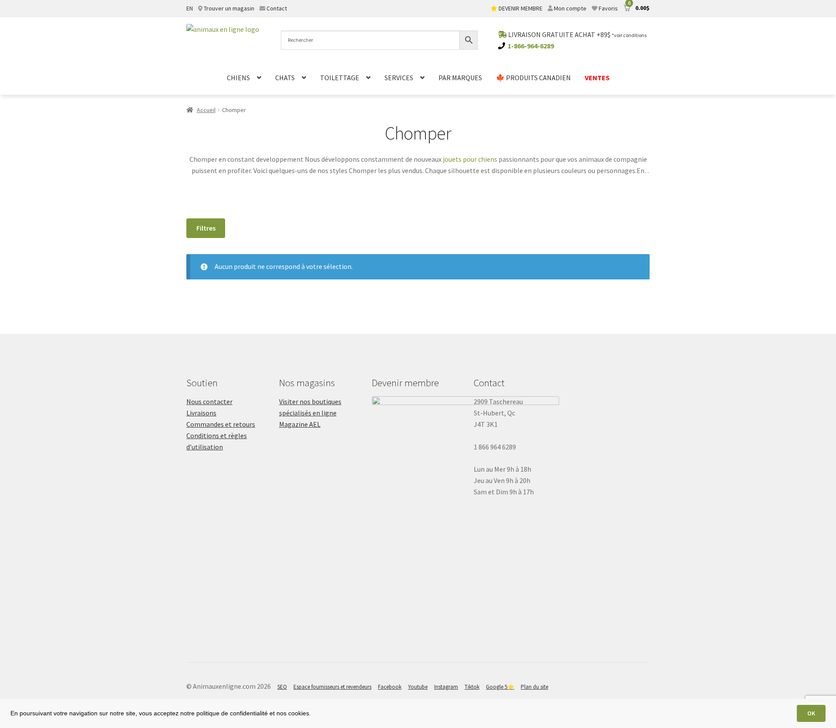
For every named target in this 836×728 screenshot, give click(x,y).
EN (189, 8)
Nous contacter (209, 401)
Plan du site (534, 687)
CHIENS (238, 77)
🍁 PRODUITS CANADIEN (533, 77)
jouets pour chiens (470, 159)
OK (811, 713)
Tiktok (472, 687)
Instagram (446, 687)
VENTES (597, 77)
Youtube (418, 687)
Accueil (206, 110)
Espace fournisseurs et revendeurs (332, 687)
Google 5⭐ (500, 687)
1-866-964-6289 (531, 45)
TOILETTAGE (339, 77)
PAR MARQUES (460, 77)
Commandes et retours (220, 424)
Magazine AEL (299, 424)
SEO (282, 687)
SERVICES (398, 77)
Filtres (206, 228)
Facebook (389, 687)
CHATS (285, 77)
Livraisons (201, 412)
